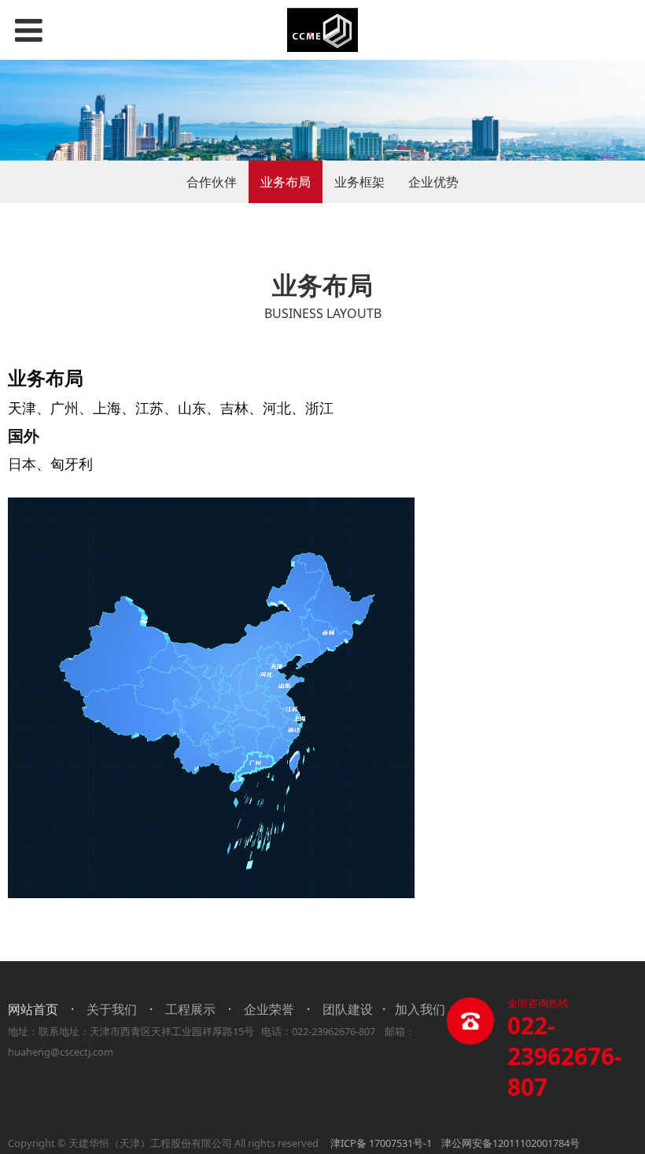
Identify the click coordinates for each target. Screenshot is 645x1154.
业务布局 (285, 181)
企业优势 (433, 181)
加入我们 (420, 1009)
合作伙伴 (211, 181)
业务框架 (359, 181)
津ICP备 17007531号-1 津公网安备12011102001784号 (455, 1143)
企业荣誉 (269, 1009)
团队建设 (347, 1009)
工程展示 (190, 1009)
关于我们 (112, 1009)
